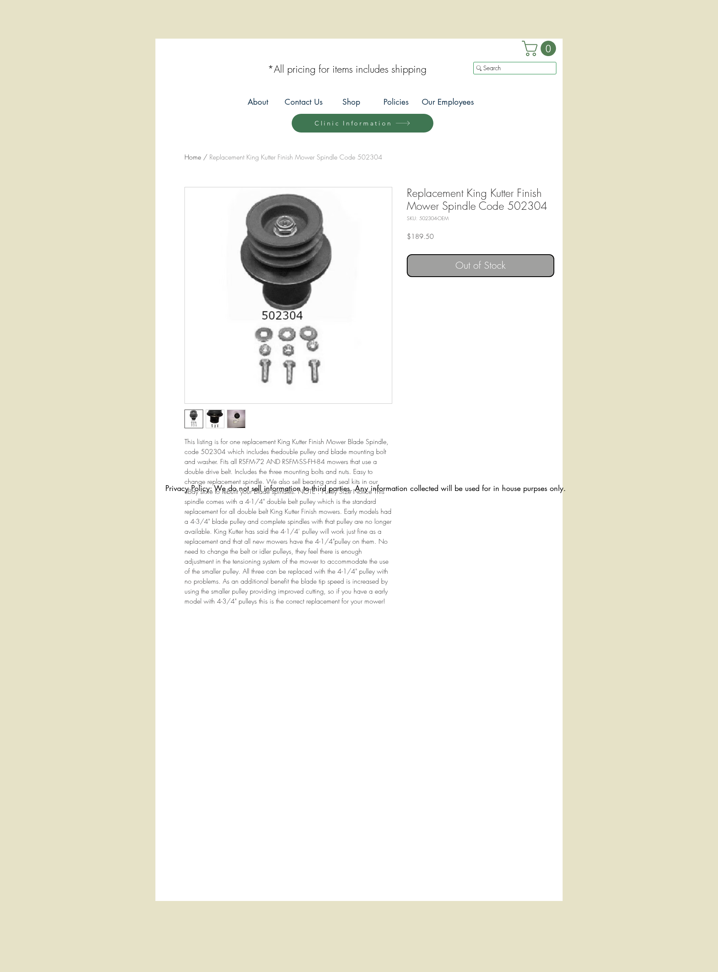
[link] (541, 48)
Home (192, 157)
